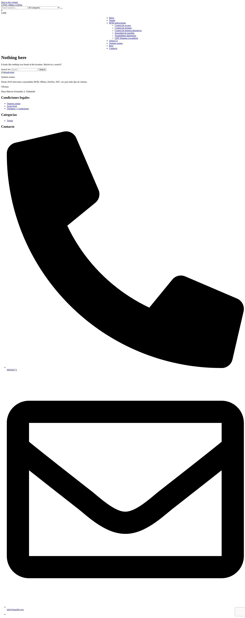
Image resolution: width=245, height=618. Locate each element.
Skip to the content (9, 2)
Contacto (113, 48)
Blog (111, 46)
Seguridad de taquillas (124, 33)
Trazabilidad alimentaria (125, 35)
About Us (113, 40)
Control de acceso (123, 25)
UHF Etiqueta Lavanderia (126, 38)
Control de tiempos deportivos (128, 30)
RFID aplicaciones (117, 23)
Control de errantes (123, 28)
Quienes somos (116, 43)
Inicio (111, 18)
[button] (122, 11)
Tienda (112, 20)
